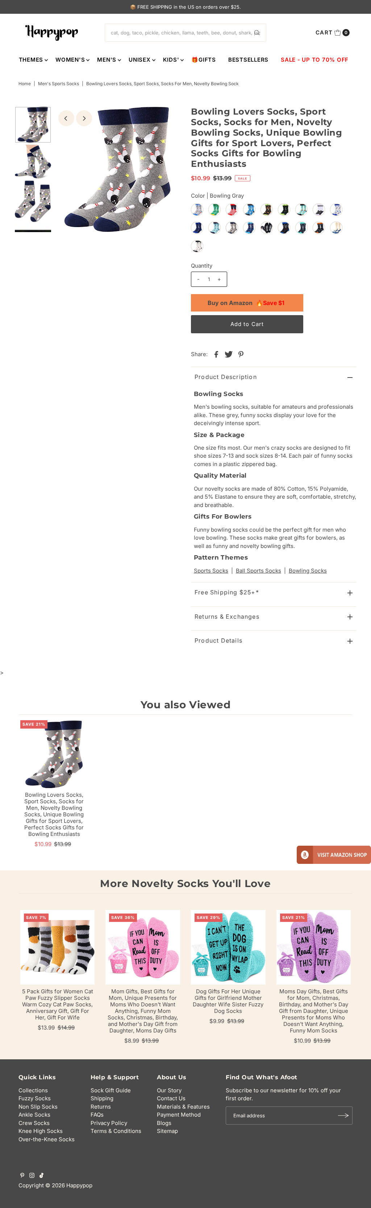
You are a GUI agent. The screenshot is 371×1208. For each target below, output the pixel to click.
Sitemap (167, 1130)
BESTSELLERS (248, 59)
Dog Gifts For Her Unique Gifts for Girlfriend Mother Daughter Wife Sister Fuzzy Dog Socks (228, 1001)
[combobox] (185, 33)
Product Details (218, 640)
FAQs (97, 1114)
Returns (101, 1106)
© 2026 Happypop (68, 1185)
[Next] (84, 118)
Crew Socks (34, 1123)
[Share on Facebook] (216, 354)
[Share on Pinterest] (240, 354)
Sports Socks (211, 570)
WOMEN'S (70, 59)
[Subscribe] (343, 1115)
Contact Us (171, 1098)
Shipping (102, 1098)
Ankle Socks (34, 1114)
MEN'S (106, 59)
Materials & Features (183, 1106)
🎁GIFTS (203, 59)
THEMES (31, 59)
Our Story (169, 1090)
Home (24, 83)
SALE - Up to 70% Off (315, 59)
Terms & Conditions (116, 1130)
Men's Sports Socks (58, 83)
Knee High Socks (40, 1130)
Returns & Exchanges (227, 616)
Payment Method (179, 1114)
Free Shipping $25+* (227, 592)
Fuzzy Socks (34, 1098)
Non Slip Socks (38, 1106)
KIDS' (171, 59)
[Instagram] (31, 1176)
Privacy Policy (109, 1123)
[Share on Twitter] (228, 354)
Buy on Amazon (246, 302)
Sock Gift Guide (111, 1090)
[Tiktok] (41, 1176)
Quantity (201, 265)
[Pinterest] (22, 1176)
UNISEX (140, 59)
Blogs (164, 1123)
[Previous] (66, 118)
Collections (33, 1090)
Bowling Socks (308, 570)
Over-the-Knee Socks (46, 1139)
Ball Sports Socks (258, 570)
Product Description (226, 376)
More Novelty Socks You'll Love (185, 883)
